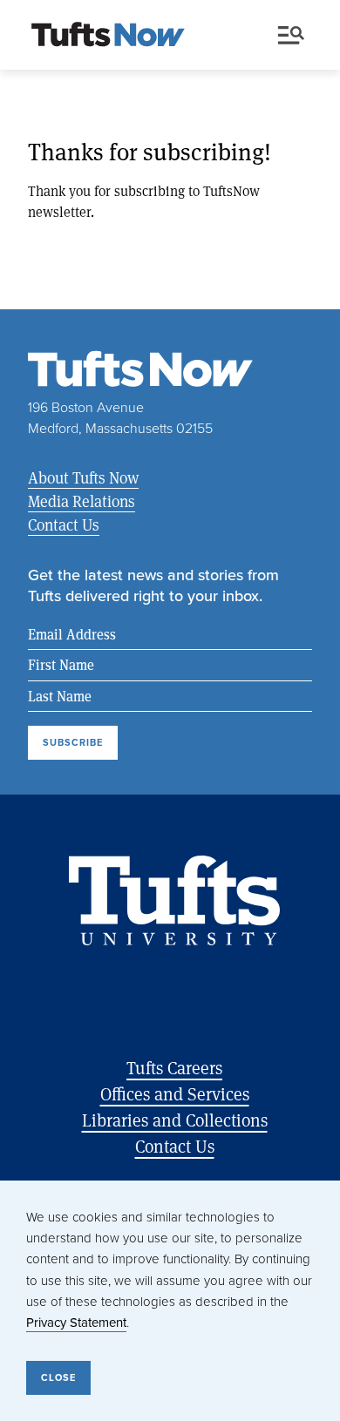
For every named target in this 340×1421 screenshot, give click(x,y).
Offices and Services (174, 1094)
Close (58, 1377)
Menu (294, 35)
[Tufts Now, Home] (108, 35)
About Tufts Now (83, 477)
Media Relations (81, 501)
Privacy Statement (76, 1322)
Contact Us (63, 524)
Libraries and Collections (175, 1120)
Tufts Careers (174, 1067)
